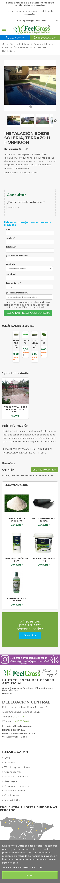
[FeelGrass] (32, 29)
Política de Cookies (14, 790)
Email (9, 229)
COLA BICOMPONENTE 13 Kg (43, 559)
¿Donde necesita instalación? (26, 202)
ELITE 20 (44, 342)
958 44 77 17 (20, 716)
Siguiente (55, 120)
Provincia (11, 264)
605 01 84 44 (22, 721)
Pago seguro (11, 781)
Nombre (10, 238)
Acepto (30, 875)
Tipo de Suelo (13, 283)
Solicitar (31, 635)
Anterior (4, 120)
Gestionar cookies (33, 867)
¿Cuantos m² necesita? (17, 256)
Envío (7, 757)
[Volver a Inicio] (3, 44)
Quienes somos (12, 771)
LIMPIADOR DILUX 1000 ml (16, 599)
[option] (15, 398)
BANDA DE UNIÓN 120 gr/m (16, 559)
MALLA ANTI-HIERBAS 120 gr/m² (43, 519)
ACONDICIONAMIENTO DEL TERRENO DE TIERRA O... (15, 409)
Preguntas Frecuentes (16, 786)
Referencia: (11, 149)
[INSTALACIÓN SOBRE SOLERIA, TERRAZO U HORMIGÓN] (13, 120)
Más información (12, 867)
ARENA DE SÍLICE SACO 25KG (16, 519)
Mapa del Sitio (12, 800)
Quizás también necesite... (18, 325)
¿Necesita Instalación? (17, 293)
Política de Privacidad (16, 776)
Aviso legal (10, 762)
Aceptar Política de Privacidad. (20, 302)
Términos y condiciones (17, 767)
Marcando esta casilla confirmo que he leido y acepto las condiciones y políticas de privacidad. (27, 305)
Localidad (11, 274)
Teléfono (11, 247)
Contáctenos (11, 795)
